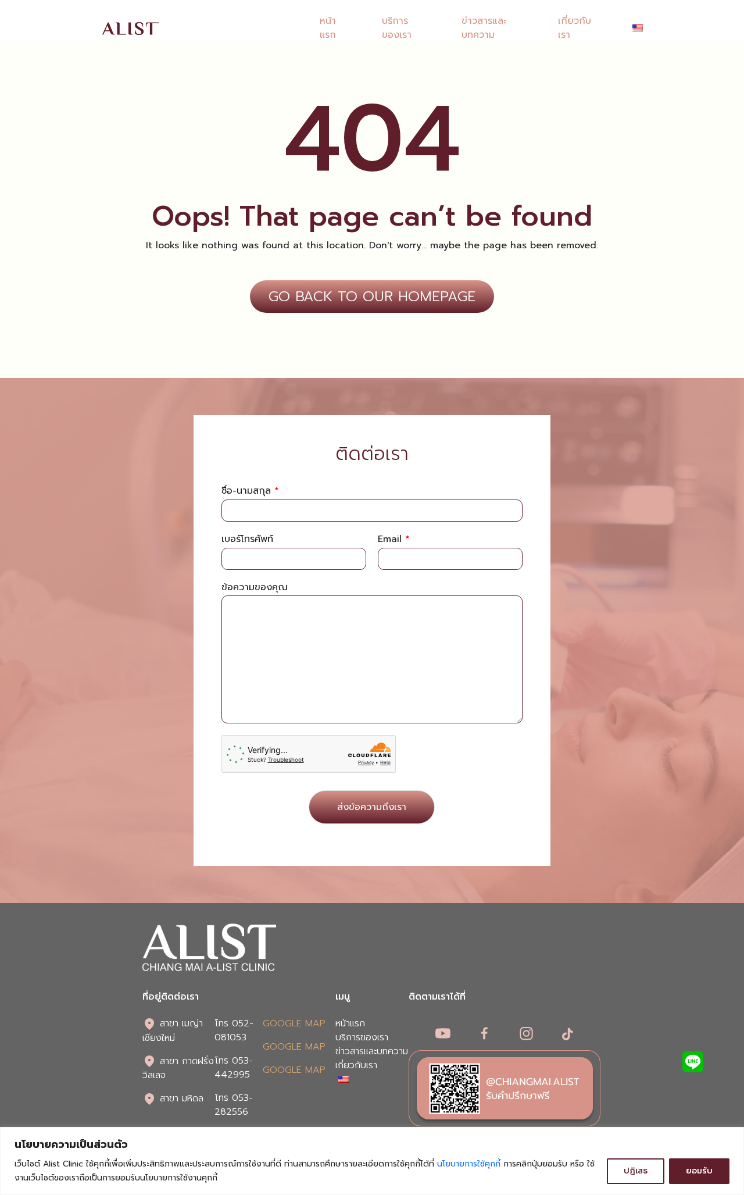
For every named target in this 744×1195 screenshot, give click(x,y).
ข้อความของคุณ (254, 588)
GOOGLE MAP (294, 1023)
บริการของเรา (397, 28)
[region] (372, 1161)
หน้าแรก (328, 28)
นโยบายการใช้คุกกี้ (468, 1164)
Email (394, 539)
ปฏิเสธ (636, 1171)
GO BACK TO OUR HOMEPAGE (372, 296)
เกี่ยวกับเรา (356, 1065)
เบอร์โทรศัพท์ (247, 539)
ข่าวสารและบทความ (484, 28)
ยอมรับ (699, 1171)
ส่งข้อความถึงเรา (371, 807)
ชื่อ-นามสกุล (250, 491)
